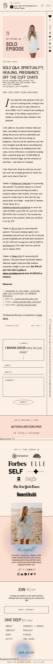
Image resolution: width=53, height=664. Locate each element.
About (9, 626)
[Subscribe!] (22, 574)
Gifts (9, 638)
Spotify (10, 92)
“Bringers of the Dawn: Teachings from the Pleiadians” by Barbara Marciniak (21, 293)
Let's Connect (26, 570)
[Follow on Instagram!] (18, 574)
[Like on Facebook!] (28, 574)
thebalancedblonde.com (26, 299)
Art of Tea (16, 228)
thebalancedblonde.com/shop (26, 302)
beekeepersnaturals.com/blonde (16, 207)
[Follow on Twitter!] (31, 574)
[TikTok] (25, 574)
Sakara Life (17, 256)
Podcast (28, 630)
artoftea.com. (9, 245)
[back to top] (26, 646)
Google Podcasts (33, 92)
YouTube (17, 92)
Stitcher (23, 92)
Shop (8, 634)
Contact (10, 630)
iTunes (5, 92)
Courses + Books (33, 626)
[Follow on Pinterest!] (35, 574)
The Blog (28, 638)
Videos (27, 634)
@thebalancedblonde (26, 305)
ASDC (43, 662)
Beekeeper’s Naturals (21, 183)
